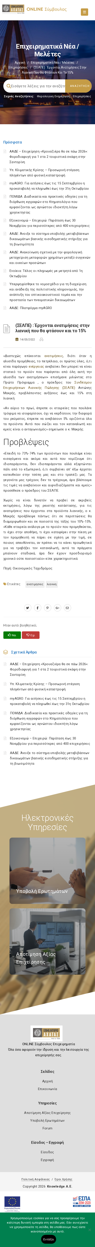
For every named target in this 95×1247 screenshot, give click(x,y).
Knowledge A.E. (59, 1186)
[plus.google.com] (58, 608)
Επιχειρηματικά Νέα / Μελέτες (52, 62)
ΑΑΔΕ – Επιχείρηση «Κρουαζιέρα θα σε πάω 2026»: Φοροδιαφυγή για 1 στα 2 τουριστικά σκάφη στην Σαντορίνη (49, 156)
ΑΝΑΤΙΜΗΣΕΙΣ (35, 584)
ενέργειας (36, 367)
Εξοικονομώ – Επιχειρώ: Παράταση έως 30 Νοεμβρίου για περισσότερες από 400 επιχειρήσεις (50, 741)
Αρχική (20, 62)
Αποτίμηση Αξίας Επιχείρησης (47, 1113)
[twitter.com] (28, 608)
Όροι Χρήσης (63, 1179)
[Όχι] (89, 1232)
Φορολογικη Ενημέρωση (53, 96)
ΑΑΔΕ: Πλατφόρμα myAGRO (31, 308)
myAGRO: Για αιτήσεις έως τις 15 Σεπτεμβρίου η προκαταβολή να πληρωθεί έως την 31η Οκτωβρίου (49, 701)
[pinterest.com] (48, 608)
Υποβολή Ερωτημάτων (47, 1121)
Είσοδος (47, 1152)
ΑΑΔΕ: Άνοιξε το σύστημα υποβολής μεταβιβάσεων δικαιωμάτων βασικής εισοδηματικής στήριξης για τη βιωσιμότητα (49, 239)
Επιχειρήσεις (18, 67)
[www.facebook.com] (38, 608)
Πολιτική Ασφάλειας (35, 1179)
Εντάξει (48, 1239)
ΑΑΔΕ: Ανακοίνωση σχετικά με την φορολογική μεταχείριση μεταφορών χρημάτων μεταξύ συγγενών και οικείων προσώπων (50, 257)
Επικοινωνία (47, 1089)
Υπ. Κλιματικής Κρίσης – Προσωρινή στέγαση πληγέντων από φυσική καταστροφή (45, 686)
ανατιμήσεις (53, 356)
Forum (48, 1128)
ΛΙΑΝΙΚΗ (52, 584)
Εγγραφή (47, 1160)
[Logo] (47, 1035)
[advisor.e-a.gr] (67, 608)
